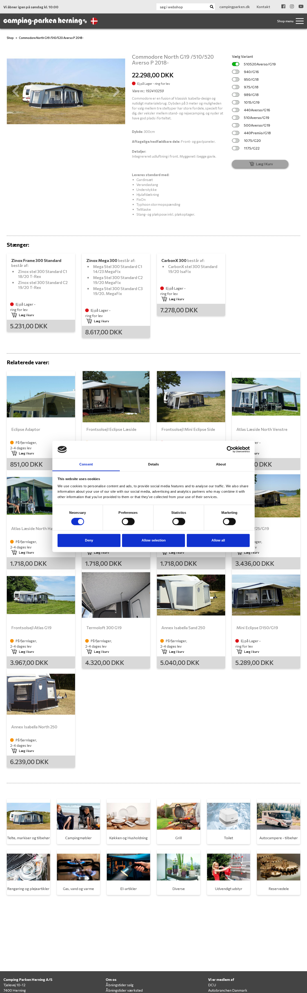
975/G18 (251, 87)
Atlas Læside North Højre (34, 528)
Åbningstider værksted (124, 990)
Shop (10, 38)
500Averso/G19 (257, 125)
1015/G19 (252, 102)
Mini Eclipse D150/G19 (257, 627)
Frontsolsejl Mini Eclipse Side (188, 429)
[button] (15, 91)
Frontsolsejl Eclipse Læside (111, 429)
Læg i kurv (26, 315)
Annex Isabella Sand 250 (183, 627)
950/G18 (251, 79)
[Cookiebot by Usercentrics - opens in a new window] (230, 449)
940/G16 (251, 71)
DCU (212, 985)
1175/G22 (252, 148)
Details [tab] (153, 464)
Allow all (218, 540)
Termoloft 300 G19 (104, 627)
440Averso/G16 (257, 110)
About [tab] (221, 464)
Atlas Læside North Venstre (261, 429)
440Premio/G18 (257, 133)
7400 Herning (14, 990)
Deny (89, 540)
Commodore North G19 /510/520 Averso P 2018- (51, 38)
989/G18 (251, 94)
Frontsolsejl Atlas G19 (31, 627)
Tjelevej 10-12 (14, 985)
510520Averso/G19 (260, 64)
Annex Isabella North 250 (34, 726)
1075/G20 (252, 140)
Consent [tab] (86, 464)
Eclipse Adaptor (25, 429)
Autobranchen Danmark (227, 990)
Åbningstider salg (119, 985)
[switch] (128, 521)
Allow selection (154, 540)
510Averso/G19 (256, 117)
